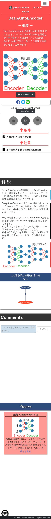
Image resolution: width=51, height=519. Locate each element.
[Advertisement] (25, 362)
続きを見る (25, 451)
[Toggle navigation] (45, 3)
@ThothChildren (20, 7)
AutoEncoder (27, 111)
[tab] (4, 513)
